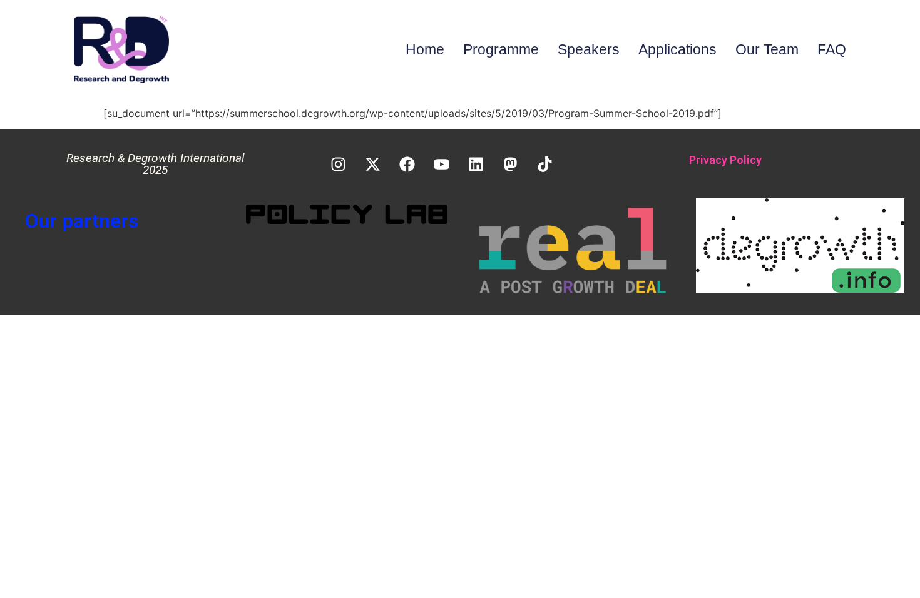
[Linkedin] (476, 164)
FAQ (831, 49)
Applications (677, 49)
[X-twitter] (373, 164)
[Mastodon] (510, 164)
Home (425, 49)
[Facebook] (407, 164)
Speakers (589, 49)
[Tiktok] (545, 164)
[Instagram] (338, 164)
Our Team (767, 49)
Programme (501, 49)
